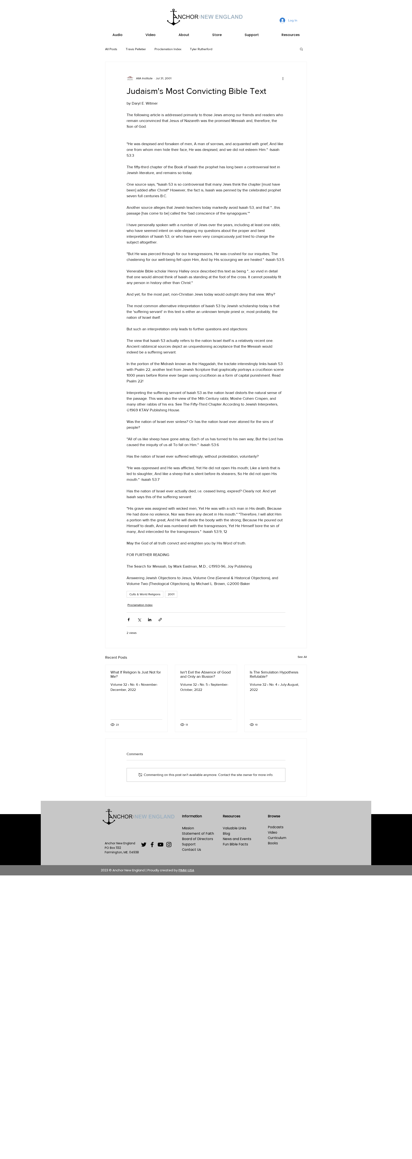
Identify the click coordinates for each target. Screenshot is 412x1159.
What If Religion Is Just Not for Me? (136, 674)
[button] (117, 35)
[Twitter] (143, 844)
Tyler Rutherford (201, 49)
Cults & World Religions (145, 594)
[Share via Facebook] (129, 620)
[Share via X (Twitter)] (139, 620)
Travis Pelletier (136, 49)
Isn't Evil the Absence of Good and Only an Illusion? (205, 674)
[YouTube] (160, 844)
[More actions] (282, 78)
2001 (171, 594)
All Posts (111, 49)
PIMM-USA (186, 870)
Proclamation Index (167, 49)
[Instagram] (168, 844)
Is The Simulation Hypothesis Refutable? (274, 674)
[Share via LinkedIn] (150, 620)
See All (302, 656)
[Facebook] (152, 844)
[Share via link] (160, 620)
